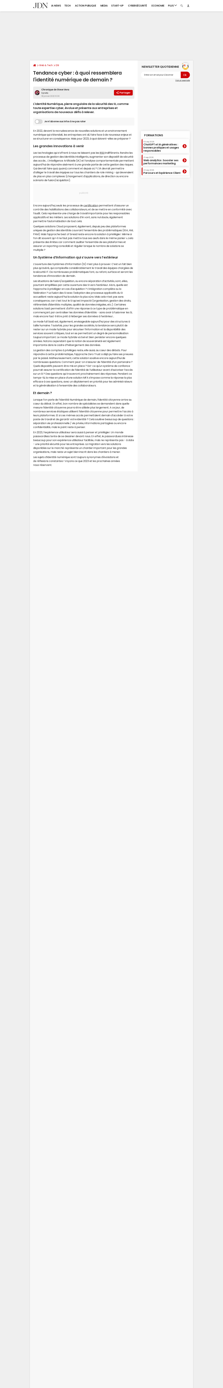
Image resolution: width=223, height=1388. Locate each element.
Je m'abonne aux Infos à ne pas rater (65, 121)
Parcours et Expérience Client (161, 171)
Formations (153, 135)
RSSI (102, 152)
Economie (157, 5)
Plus (171, 5)
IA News (56, 5)
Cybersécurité (137, 5)
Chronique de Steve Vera (55, 89)
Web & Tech (46, 65)
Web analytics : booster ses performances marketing (160, 160)
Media (104, 5)
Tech (67, 5)
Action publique (85, 5)
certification (90, 205)
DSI (57, 65)
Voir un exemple (182, 80)
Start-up (117, 5)
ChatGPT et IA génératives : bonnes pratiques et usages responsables (161, 146)
